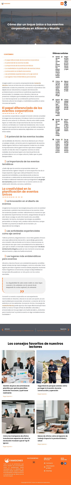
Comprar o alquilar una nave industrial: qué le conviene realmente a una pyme (59, 146)
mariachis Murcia (8, 306)
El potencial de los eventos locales (17, 63)
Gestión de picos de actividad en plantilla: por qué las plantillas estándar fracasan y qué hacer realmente (59, 67)
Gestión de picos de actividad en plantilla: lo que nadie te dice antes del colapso (59, 127)
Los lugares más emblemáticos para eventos (20, 77)
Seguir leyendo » (7, 396)
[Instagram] (65, 2)
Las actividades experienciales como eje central (21, 74)
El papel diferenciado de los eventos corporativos (22, 60)
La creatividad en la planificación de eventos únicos (22, 68)
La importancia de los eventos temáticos (19, 66)
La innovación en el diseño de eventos (18, 71)
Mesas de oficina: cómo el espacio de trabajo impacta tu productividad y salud (53, 438)
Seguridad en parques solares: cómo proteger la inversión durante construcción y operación (52, 388)
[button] (62, 3)
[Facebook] (65, 4)
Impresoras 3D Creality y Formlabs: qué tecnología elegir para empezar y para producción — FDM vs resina (60, 107)
